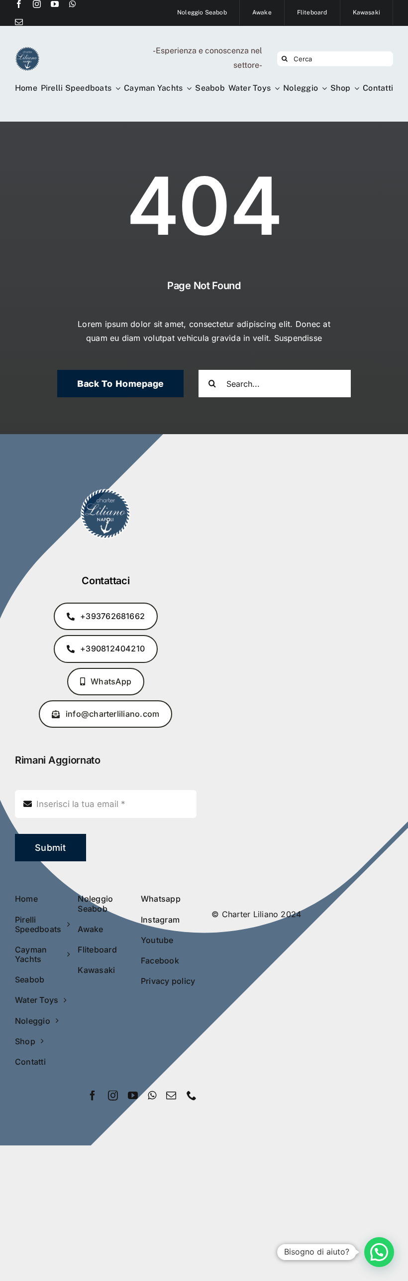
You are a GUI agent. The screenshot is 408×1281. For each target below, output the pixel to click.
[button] (379, 1252)
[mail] (19, 22)
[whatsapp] (72, 4)
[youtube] (55, 4)
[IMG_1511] (27, 50)
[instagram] (37, 4)
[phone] (192, 1096)
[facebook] (19, 4)
